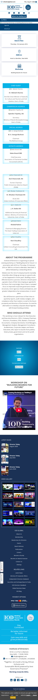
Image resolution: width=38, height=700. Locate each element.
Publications (19, 549)
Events (19, 543)
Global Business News (19, 588)
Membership (19, 537)
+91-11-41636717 (11, 659)
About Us (19, 534)
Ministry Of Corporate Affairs (19, 576)
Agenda (6, 25)
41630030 (31, 659)
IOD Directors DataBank (19, 585)
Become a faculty (19, 555)
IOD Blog (19, 591)
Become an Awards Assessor (19, 558)
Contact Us (19, 561)
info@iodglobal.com (20, 656)
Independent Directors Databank (19, 579)
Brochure (7, 29)
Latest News (19, 573)
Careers (19, 552)
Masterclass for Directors (19, 540)
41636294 (22, 659)
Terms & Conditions (19, 689)
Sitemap (19, 564)
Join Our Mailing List (19, 16)
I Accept (13, 697)
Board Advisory (19, 546)
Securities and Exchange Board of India (19, 582)
